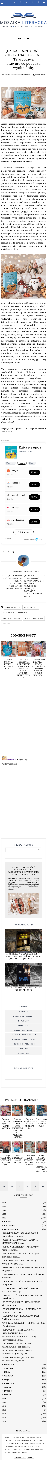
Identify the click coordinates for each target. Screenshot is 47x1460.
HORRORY (23, 1012)
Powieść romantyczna (34, 618)
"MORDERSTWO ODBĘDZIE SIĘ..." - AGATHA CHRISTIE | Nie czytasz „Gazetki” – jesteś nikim (23, 956)
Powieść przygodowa (11, 618)
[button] (23, 38)
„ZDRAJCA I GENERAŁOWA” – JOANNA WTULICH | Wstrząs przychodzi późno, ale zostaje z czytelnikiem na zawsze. (34, 586)
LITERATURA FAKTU (23, 1025)
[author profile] (23, 560)
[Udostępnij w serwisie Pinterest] (13, 552)
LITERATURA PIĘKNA (23, 1030)
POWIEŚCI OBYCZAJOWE (24, 1044)
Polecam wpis (8, 613)
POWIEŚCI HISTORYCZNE (23, 1039)
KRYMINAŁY (23, 1021)
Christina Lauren (12, 607)
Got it (30, 1457)
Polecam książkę (31, 607)
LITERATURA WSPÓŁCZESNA (23, 1035)
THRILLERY (23, 1049)
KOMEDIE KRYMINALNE (23, 1016)
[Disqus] (23, 720)
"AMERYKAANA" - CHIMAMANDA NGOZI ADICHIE (23, 988)
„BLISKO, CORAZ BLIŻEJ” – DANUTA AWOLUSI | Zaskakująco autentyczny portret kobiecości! (23, 871)
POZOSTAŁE (23, 1053)
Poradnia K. (23, 613)
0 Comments (40, 75)
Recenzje (6, 624)
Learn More (20, 1457)
